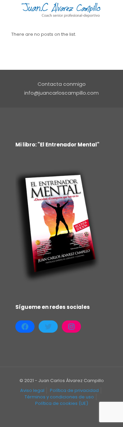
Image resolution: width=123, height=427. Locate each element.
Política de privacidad (74, 390)
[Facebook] (25, 326)
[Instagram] (71, 326)
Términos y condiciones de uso (59, 397)
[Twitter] (48, 326)
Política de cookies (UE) (61, 403)
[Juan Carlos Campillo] (61, 10)
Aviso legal (32, 390)
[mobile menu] (114, 10)
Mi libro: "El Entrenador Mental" (57, 144)
